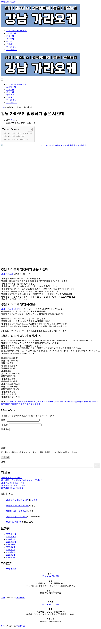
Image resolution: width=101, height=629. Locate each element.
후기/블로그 (11, 50)
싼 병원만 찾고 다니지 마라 (13, 485)
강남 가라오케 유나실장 (16, 31)
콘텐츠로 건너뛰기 (9, 2)
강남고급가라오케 (43, 401)
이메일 (4, 425)
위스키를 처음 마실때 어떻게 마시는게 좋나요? (21, 480)
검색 (3, 462)
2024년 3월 (10, 539)
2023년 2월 (10, 557)
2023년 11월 (11, 542)
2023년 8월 (10, 547)
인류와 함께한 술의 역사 (11, 478)
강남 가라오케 (7, 274)
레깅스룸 (55, 401)
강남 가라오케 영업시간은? (14, 136)
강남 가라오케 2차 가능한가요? (16, 139)
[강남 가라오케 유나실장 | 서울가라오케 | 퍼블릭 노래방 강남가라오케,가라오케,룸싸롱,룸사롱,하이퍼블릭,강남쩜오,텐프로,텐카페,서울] (40, 26)
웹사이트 (5, 429)
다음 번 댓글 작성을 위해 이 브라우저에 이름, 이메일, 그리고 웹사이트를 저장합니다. (41, 452)
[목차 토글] (29, 130)
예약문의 (10, 41)
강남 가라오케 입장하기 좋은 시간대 (18, 133)
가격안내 (10, 36)
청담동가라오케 (84, 401)
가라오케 (9, 401)
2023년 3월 (10, 555)
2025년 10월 (11, 537)
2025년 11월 (11, 534)
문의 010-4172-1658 (50, 576)
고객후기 (10, 44)
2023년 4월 (10, 552)
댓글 (3, 448)
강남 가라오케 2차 (14, 522)
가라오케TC (18, 401)
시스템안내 (11, 33)
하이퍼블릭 (11, 47)
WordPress (20, 597)
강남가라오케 (30, 401)
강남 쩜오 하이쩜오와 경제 (12, 483)
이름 (3, 420)
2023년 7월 (10, 550)
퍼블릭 (94, 401)
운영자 (13, 120)
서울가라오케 (65, 401)
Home (3, 107)
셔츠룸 (74, 401)
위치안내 (10, 39)
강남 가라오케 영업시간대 (12, 309)
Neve (3, 597)
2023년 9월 (10, 544)
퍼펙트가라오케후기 (22, 404)
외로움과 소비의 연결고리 (12, 488)
